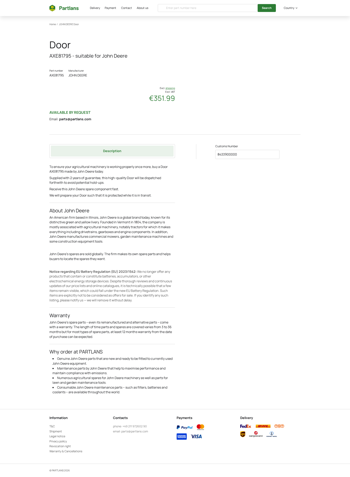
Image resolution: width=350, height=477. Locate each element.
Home (52, 24)
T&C (52, 426)
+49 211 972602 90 (135, 426)
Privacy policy (58, 441)
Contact (126, 8)
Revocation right (60, 446)
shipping (170, 88)
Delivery (95, 8)
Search (267, 8)
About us (142, 8)
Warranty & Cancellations (65, 451)
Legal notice (57, 436)
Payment (110, 8)
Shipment (55, 431)
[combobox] (290, 8)
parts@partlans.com (75, 119)
